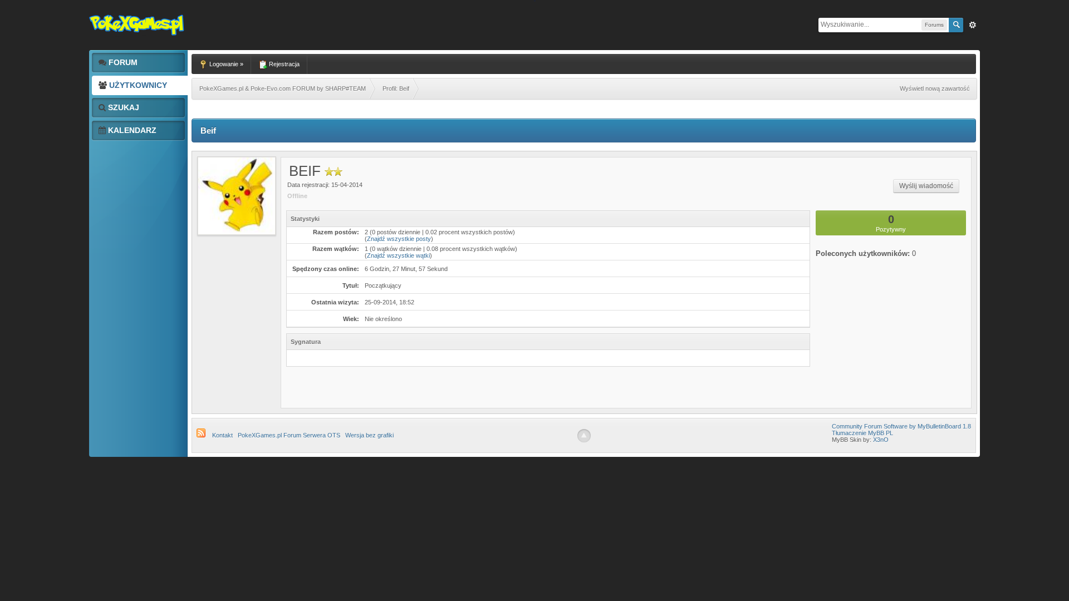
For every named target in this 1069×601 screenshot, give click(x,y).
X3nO (881, 439)
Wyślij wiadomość (926, 186)
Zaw (972, 25)
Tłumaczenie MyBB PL (862, 433)
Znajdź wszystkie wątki (398, 255)
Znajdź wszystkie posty (399, 238)
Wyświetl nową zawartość (935, 88)
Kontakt (222, 435)
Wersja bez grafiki (369, 435)
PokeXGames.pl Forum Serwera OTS (289, 435)
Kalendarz (131, 130)
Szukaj (122, 107)
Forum (122, 62)
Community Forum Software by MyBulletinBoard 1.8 (901, 426)
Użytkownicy (137, 85)
